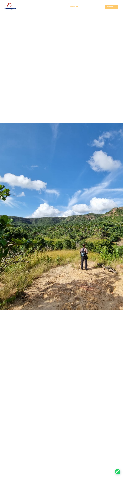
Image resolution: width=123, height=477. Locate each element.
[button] (117, 471)
